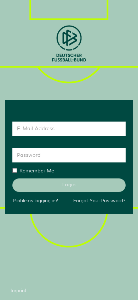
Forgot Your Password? (99, 201)
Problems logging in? (35, 201)
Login (69, 184)
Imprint (19, 291)
